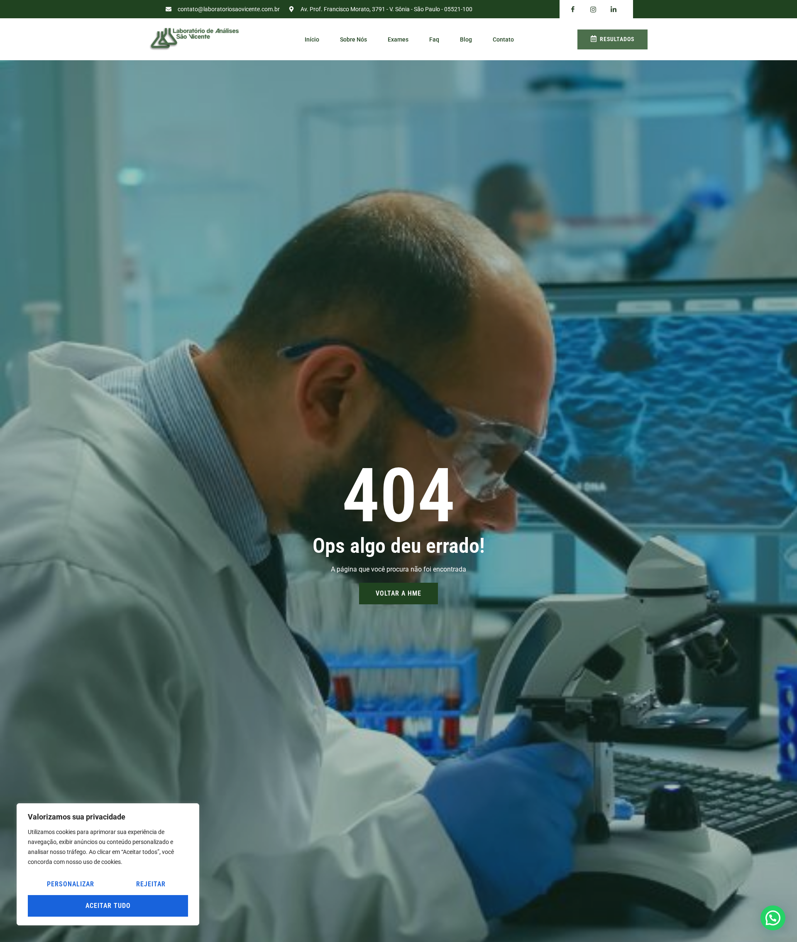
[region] (108, 864)
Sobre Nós (353, 39)
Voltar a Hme (398, 593)
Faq (434, 39)
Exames (398, 39)
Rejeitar (151, 884)
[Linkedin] (613, 9)
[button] (772, 917)
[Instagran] (593, 9)
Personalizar (70, 884)
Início (312, 39)
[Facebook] (573, 9)
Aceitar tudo (108, 906)
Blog (466, 39)
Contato (503, 39)
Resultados (617, 39)
